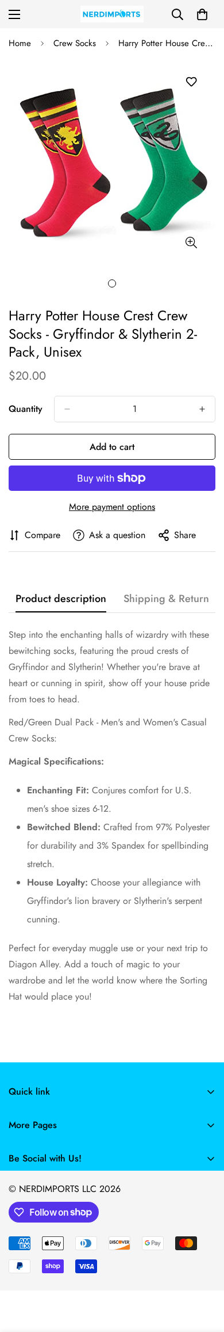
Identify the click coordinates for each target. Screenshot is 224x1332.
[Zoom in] (191, 243)
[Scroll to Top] (203, 1270)
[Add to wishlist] (191, 82)
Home (20, 43)
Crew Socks (74, 43)
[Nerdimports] (112, 14)
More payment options (112, 506)
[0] (202, 14)
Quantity (26, 408)
